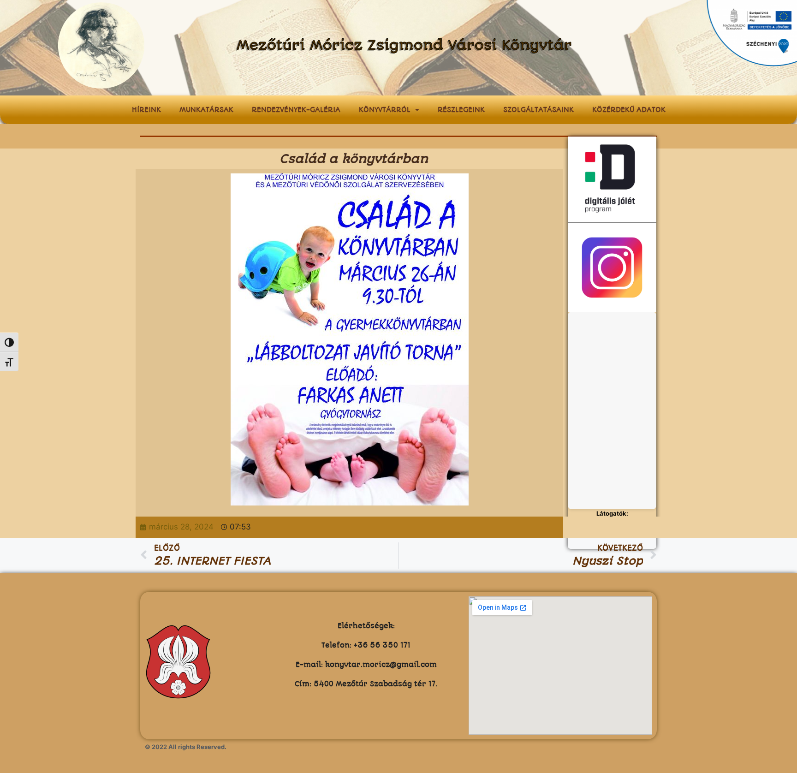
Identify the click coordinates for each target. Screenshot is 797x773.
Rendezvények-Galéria (296, 110)
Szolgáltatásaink (538, 110)
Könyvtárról (384, 110)
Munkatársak (206, 110)
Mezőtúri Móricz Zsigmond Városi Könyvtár (404, 45)
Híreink (146, 110)
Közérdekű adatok (629, 110)
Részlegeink (461, 110)
